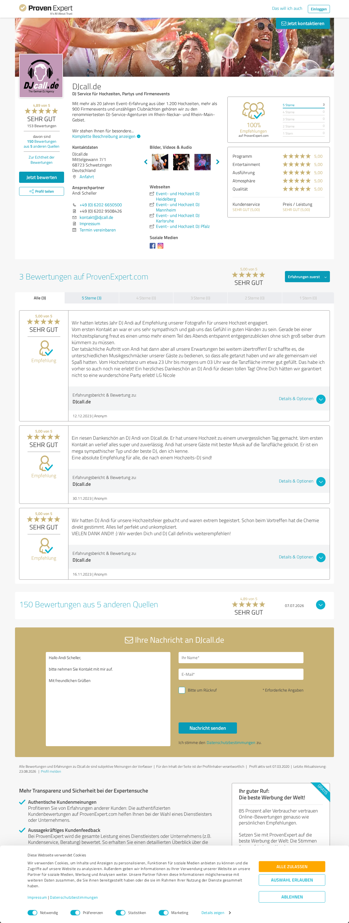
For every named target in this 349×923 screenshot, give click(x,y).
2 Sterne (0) (254, 298)
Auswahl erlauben (292, 880)
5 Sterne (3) (91, 298)
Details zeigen (212, 912)
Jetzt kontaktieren (305, 23)
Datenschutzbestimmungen (74, 897)
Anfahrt (87, 177)
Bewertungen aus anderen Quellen (41, 144)
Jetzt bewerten (41, 177)
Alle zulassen (292, 867)
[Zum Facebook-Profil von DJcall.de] (154, 248)
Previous (145, 162)
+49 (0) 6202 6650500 (101, 205)
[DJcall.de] (41, 75)
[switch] (75, 912)
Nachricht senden (207, 727)
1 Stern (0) (308, 298)
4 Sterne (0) (146, 298)
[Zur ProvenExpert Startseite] (46, 10)
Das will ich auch (287, 8)
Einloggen (319, 8)
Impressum (37, 897)
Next (218, 162)
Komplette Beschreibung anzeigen (104, 136)
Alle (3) (40, 298)
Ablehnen (292, 897)
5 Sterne (288, 105)
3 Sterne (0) (200, 298)
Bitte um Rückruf (202, 690)
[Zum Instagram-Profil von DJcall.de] (162, 248)
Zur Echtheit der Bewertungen (42, 159)
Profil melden (51, 771)
